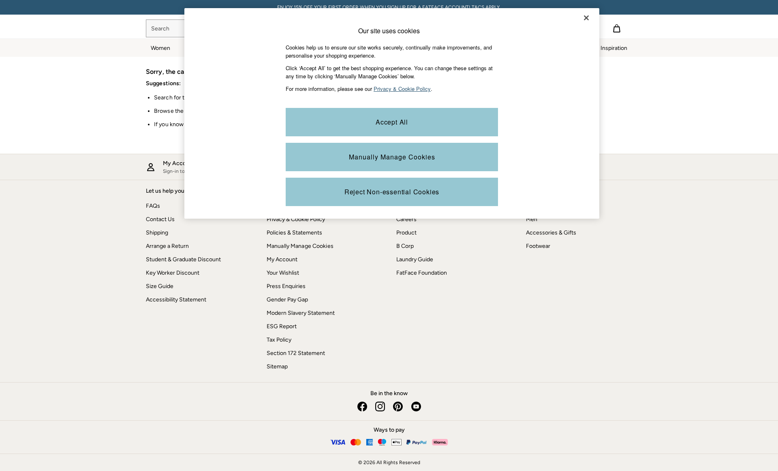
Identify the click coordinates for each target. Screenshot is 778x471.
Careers (406, 219)
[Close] (586, 18)
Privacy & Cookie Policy (296, 219)
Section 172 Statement (296, 353)
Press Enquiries (286, 286)
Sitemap (277, 366)
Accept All (392, 122)
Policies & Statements (294, 232)
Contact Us (160, 219)
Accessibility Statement (176, 299)
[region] (391, 113)
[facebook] (362, 406)
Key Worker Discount (172, 272)
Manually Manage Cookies (300, 246)
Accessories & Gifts (551, 232)
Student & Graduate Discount (183, 259)
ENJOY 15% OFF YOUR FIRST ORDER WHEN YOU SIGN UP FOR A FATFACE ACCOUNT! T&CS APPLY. (389, 7)
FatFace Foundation (421, 272)
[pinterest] (398, 406)
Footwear (538, 246)
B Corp (405, 246)
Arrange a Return (167, 246)
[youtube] (416, 406)
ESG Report (282, 326)
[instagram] (380, 406)
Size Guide (159, 286)
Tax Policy (279, 339)
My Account (282, 259)
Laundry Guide (414, 259)
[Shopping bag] (617, 28)
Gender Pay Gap (287, 299)
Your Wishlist (283, 272)
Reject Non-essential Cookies (391, 191)
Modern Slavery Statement (301, 313)
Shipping (157, 232)
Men (531, 219)
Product (406, 232)
